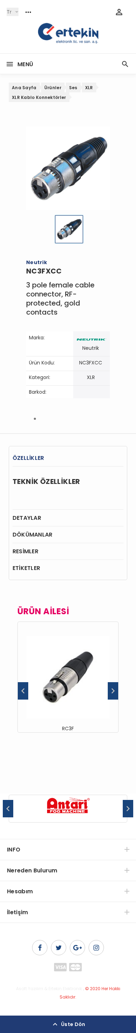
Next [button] (113, 691)
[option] (68, 677)
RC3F (68, 728)
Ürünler (52, 88)
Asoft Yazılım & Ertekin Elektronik (49, 989)
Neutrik (90, 348)
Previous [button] (23, 691)
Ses (73, 88)
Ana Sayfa (24, 88)
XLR (89, 88)
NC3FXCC (90, 362)
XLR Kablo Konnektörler (39, 97)
